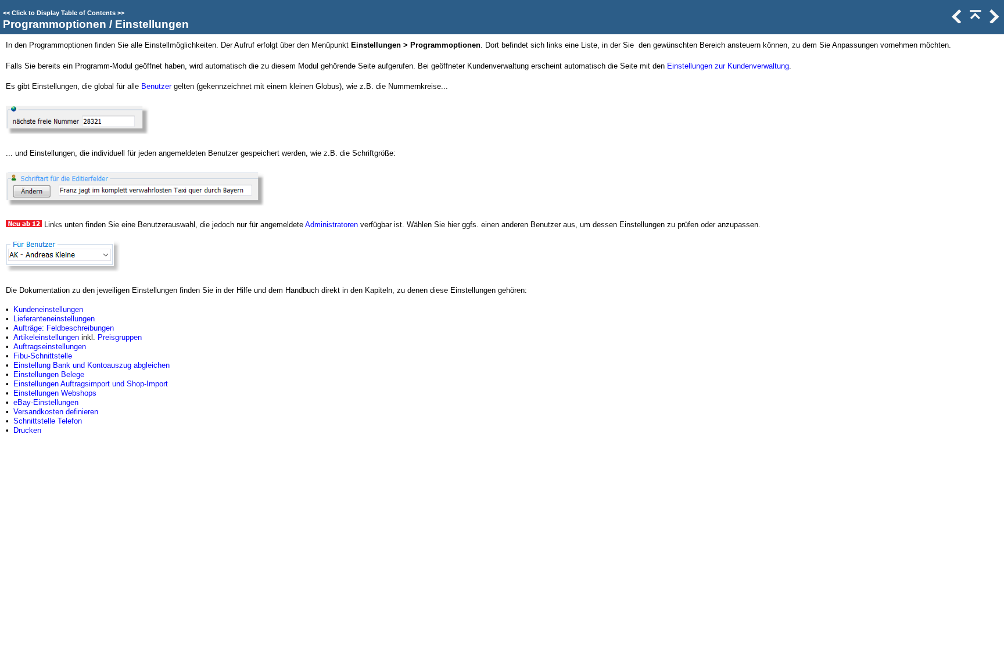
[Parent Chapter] (974, 20)
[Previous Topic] (956, 20)
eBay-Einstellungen (45, 402)
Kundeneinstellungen (48, 309)
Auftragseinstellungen (49, 346)
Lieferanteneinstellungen (54, 318)
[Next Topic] (993, 20)
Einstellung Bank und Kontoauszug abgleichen (91, 365)
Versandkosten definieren (55, 411)
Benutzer (156, 86)
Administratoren (331, 224)
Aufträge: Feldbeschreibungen (63, 328)
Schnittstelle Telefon (47, 421)
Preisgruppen (120, 337)
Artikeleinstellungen (46, 337)
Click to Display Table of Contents (64, 12)
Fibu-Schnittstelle (42, 356)
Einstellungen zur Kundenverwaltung (728, 66)
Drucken (27, 430)
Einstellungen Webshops (54, 393)
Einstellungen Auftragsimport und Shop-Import (90, 383)
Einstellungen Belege (48, 374)
